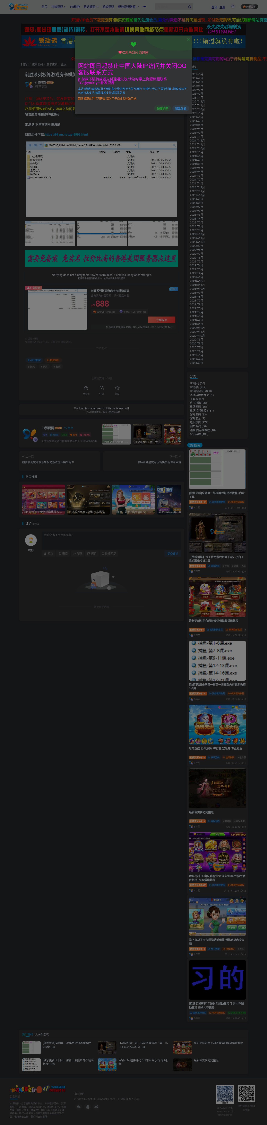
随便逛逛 (162, 108)
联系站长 (180, 108)
